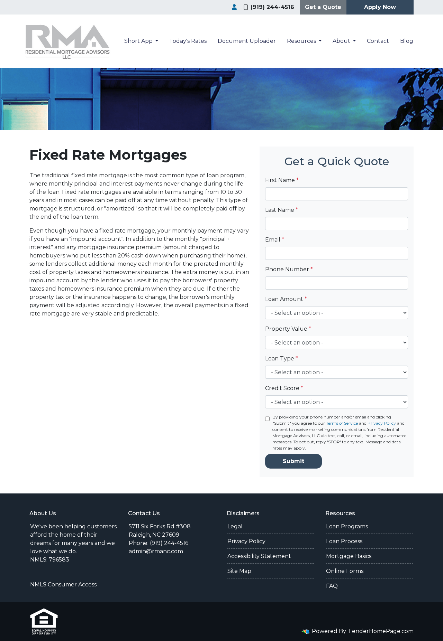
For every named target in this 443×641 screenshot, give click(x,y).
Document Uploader (247, 41)
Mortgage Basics (348, 556)
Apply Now (380, 7)
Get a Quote (323, 7)
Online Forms (344, 571)
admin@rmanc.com (156, 551)
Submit (293, 461)
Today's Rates (188, 41)
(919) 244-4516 (272, 7)
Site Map (239, 571)
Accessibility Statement (259, 556)
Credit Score (284, 388)
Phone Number (289, 269)
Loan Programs (347, 526)
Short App (139, 41)
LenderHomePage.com (381, 631)
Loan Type (281, 358)
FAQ (332, 586)
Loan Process (344, 541)
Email (274, 239)
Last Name (281, 210)
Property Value (288, 329)
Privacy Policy (382, 423)
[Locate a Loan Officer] (234, 7)
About (342, 41)
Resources (302, 41)
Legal (235, 526)
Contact (378, 41)
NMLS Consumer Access (63, 584)
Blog (406, 41)
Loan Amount (286, 299)
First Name (282, 180)
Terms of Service (342, 423)
